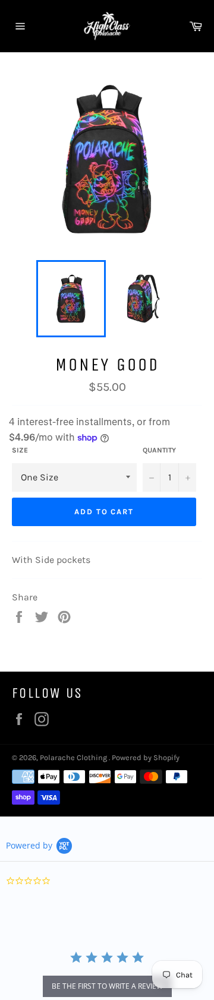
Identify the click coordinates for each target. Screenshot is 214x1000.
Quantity (159, 450)
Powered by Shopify (146, 757)
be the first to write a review (107, 986)
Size (20, 450)
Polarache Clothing (74, 757)
